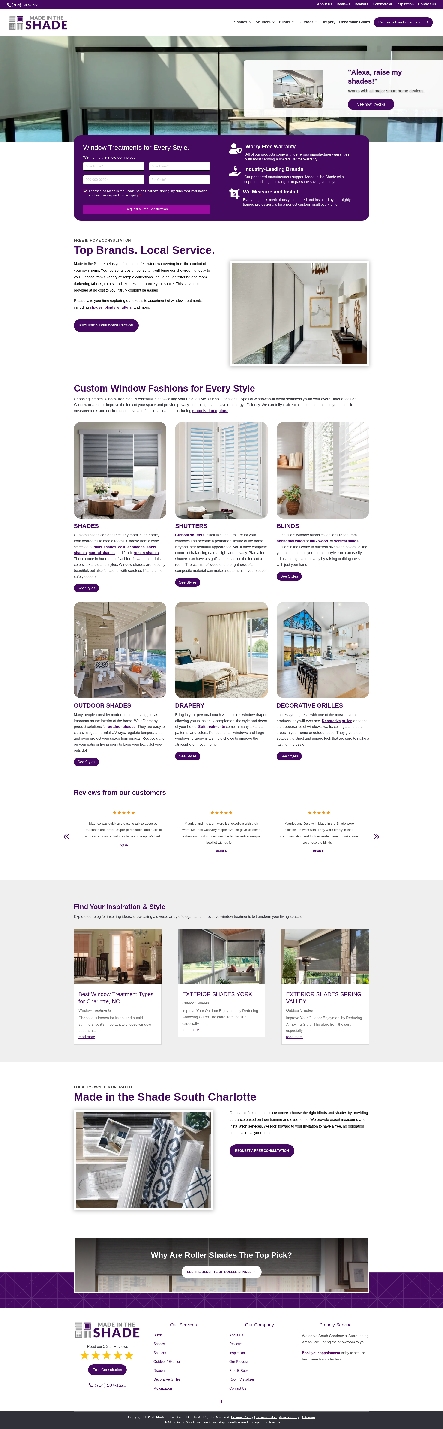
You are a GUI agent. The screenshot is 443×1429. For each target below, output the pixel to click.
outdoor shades (122, 727)
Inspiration (405, 4)
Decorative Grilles (166, 1379)
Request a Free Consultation (147, 209)
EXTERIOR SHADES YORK (217, 994)
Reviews (343, 4)
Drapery (159, 1370)
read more (86, 1037)
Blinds (158, 1335)
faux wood (319, 541)
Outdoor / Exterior (166, 1361)
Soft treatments (211, 727)
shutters (124, 307)
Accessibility (289, 1417)
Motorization (162, 1388)
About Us (324, 4)
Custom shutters (189, 535)
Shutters (159, 1353)
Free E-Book (238, 1370)
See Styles (86, 588)
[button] (376, 837)
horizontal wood (291, 541)
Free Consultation (371, 107)
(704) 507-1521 (110, 1385)
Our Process (239, 1361)
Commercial (382, 4)
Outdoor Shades (195, 1003)
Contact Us (427, 4)
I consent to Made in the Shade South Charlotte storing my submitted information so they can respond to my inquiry (148, 193)
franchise (276, 1422)
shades (96, 307)
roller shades (104, 547)
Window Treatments (94, 1010)
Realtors (361, 4)
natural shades (102, 553)
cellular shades (131, 547)
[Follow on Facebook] (221, 1401)
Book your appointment (321, 1353)
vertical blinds (346, 541)
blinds (110, 307)
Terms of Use (266, 1417)
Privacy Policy (242, 1417)
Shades (159, 1344)
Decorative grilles (337, 721)
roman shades (146, 553)
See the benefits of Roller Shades (219, 1272)
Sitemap (308, 1417)
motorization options (210, 411)
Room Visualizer (241, 1379)
